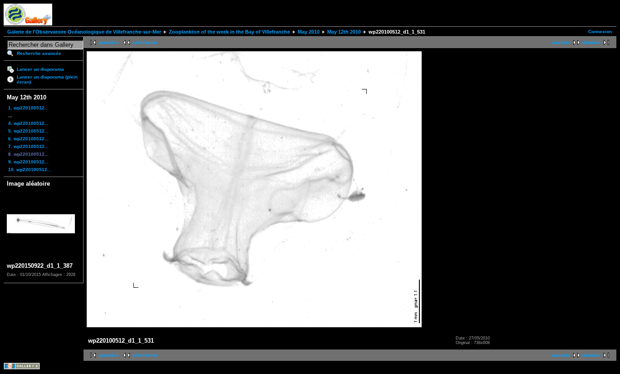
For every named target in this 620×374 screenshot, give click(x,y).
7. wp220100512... (28, 146)
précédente (145, 42)
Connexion (600, 31)
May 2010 (309, 31)
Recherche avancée (39, 53)
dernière (591, 42)
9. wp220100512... (28, 161)
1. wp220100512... (28, 107)
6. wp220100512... (28, 138)
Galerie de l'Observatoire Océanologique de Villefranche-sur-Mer (84, 31)
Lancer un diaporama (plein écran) (47, 79)
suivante (560, 42)
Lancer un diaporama (40, 69)
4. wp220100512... (28, 123)
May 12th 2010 (344, 31)
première (109, 42)
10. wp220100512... (29, 169)
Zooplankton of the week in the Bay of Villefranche (229, 31)
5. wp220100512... (28, 130)
